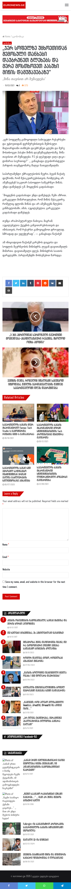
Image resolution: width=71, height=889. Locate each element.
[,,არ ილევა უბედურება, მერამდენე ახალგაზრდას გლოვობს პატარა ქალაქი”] (11, 722)
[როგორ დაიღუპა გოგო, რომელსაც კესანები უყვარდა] (11, 662)
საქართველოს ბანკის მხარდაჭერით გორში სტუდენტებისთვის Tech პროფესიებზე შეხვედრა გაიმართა (50, 431)
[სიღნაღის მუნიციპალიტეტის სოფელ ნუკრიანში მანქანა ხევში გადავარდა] (11, 692)
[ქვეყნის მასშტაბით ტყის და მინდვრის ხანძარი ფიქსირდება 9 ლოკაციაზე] (11, 859)
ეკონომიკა (18, 36)
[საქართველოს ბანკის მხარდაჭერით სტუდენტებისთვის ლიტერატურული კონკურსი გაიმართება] (53, 456)
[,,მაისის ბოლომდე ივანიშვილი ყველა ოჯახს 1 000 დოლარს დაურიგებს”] (11, 677)
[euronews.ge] (14, 5)
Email (5, 557)
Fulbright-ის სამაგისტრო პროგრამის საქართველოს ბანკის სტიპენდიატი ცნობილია (43, 827)
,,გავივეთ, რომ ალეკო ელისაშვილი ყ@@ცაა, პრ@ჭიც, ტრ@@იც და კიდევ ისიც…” (43, 705)
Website (6, 569)
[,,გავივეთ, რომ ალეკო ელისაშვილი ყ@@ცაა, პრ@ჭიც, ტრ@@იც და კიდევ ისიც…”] (11, 707)
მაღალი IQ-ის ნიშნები (36, 839)
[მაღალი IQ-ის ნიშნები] (11, 844)
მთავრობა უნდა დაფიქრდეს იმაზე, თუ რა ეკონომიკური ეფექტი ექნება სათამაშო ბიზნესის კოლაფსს (45, 645)
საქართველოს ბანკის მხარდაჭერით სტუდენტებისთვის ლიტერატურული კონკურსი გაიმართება (52, 474)
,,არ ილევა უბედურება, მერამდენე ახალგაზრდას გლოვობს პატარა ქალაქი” (42, 721)
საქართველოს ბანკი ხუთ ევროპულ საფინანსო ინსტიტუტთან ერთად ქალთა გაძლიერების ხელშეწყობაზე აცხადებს (16, 474)
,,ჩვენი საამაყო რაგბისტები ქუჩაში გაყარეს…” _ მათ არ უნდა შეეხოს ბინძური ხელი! (42, 797)
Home (7, 36)
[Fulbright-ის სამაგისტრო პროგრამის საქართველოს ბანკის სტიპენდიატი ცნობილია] (11, 829)
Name (5, 544)
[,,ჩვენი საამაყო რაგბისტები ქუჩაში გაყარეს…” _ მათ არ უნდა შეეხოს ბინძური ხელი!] (11, 806)
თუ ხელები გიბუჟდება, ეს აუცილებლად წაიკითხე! (35, 633)
